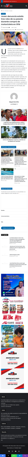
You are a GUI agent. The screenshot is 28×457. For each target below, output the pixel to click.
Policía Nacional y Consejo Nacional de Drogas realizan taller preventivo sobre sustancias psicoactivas (7, 160)
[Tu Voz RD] (7, 6)
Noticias (6, 10)
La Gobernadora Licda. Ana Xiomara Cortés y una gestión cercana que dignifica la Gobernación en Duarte (17, 240)
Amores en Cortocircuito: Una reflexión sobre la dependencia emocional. (17, 248)
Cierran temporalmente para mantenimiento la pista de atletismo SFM (7, 178)
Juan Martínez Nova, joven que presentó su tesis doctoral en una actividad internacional (18, 264)
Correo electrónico (5, 216)
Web (2, 221)
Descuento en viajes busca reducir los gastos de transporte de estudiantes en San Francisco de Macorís (21, 179)
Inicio (3, 10)
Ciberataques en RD (15, 254)
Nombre (3, 210)
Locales (10, 10)
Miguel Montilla (6, 27)
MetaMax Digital (17, 447)
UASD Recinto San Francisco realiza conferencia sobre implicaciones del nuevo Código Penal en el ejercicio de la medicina (21, 161)
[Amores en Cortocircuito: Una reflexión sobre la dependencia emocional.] (5, 249)
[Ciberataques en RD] (5, 258)
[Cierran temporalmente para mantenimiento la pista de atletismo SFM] (7, 171)
